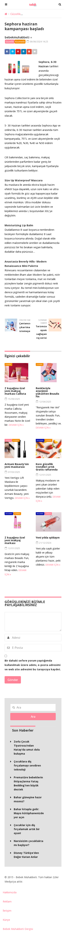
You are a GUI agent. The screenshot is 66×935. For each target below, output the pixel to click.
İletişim (7, 910)
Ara (33, 717)
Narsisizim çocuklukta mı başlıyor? (28, 843)
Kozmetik (20, 41)
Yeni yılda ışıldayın (48, 537)
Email (34, 51)
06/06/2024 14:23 (38, 41)
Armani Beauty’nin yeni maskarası (17, 465)
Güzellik (15, 14)
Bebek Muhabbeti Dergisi (18, 929)
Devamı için (15, 424)
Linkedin (23, 51)
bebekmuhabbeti (17, 37)
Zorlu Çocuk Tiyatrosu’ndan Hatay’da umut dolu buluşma (27, 747)
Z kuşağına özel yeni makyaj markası (15, 540)
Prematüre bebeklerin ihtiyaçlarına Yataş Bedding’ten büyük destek (28, 783)
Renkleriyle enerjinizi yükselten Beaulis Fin (47, 392)
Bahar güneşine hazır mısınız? (28, 799)
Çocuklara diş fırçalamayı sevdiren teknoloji (27, 765)
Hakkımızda (9, 892)
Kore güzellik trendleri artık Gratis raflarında (47, 466)
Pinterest (18, 51)
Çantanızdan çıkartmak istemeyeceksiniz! (30, 327)
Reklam (7, 901)
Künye (6, 919)
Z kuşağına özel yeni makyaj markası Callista (15, 390)
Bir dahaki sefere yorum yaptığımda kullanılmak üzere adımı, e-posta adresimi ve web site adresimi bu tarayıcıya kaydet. (33, 665)
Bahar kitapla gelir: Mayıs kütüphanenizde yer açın (29, 813)
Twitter (12, 51)
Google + (29, 51)
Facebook (7, 51)
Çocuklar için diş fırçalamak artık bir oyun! (27, 829)
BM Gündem (40, 440)
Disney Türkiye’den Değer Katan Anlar (26, 855)
